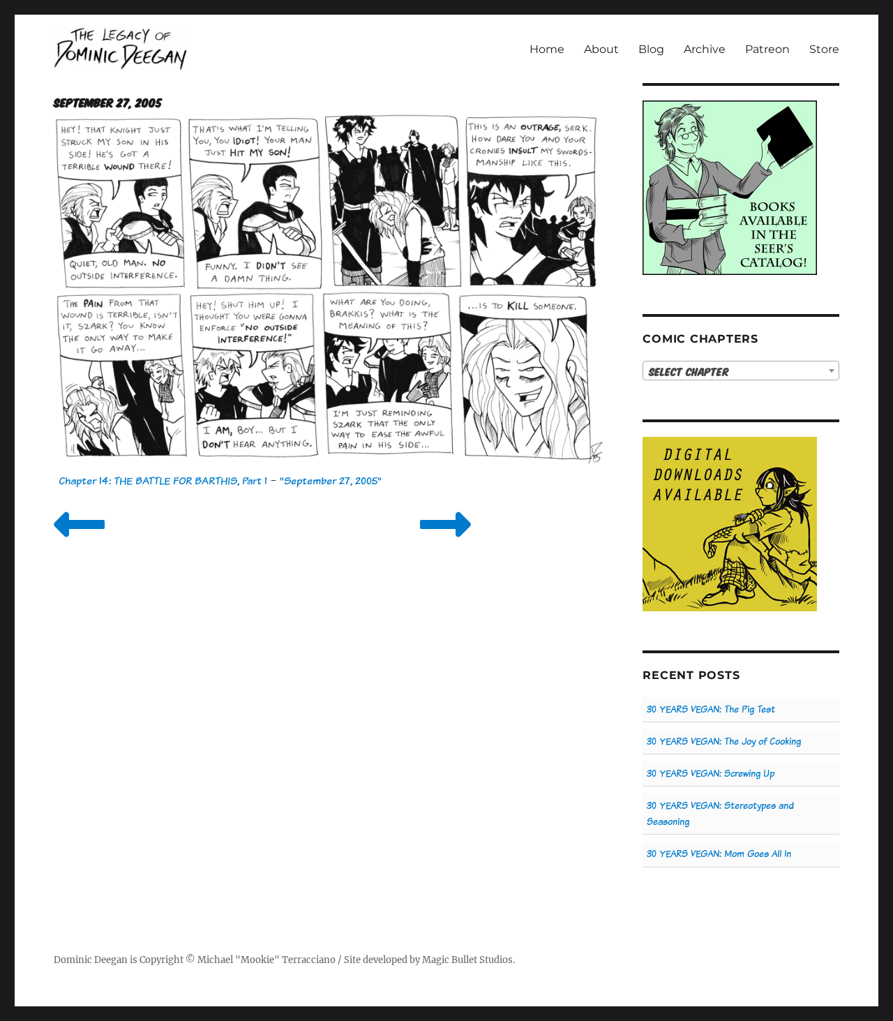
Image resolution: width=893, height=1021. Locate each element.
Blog (651, 49)
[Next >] (445, 541)
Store (824, 49)
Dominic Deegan (91, 960)
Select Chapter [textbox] (689, 371)
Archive (705, 49)
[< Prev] (79, 541)
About (601, 49)
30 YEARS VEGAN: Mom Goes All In (719, 853)
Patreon (767, 49)
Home (547, 49)
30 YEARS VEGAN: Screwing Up (710, 773)
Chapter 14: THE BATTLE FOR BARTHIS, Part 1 (163, 480)
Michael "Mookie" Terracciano (266, 960)
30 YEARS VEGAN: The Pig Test (711, 709)
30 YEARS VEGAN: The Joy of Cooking (724, 741)
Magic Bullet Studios (467, 960)
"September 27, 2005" (331, 480)
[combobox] (741, 370)
